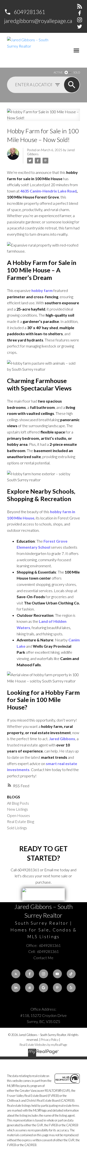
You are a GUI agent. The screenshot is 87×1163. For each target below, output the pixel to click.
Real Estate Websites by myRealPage (43, 1045)
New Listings (17, 809)
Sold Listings (17, 827)
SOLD (76, 72)
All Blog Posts (18, 803)
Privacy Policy (49, 1040)
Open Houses (18, 815)
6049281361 (29, 11)
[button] (24, 11)
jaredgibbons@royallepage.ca (38, 20)
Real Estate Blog (20, 821)
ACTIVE (58, 72)
